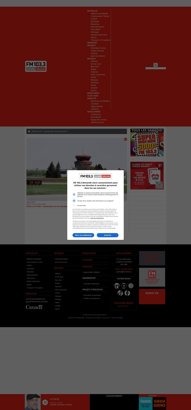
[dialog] (95, 205)
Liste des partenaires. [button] (97, 218)
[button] (95, 205)
